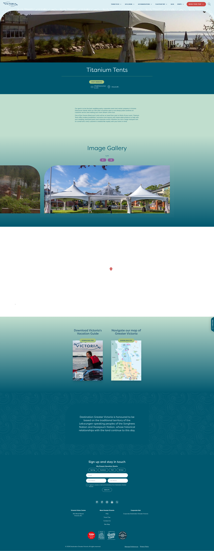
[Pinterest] (97, 502)
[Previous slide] (103, 160)
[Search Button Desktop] (209, 4)
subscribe (212, 323)
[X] (117, 502)
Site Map (107, 524)
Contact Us (107, 521)
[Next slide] (111, 160)
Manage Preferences (131, 546)
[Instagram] (107, 502)
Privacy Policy (144, 546)
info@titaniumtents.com (100, 87)
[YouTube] (112, 502)
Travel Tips (107, 517)
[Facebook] (102, 502)
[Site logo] (10, 4)
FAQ (107, 514)
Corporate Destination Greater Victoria (135, 514)
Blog (172, 4)
